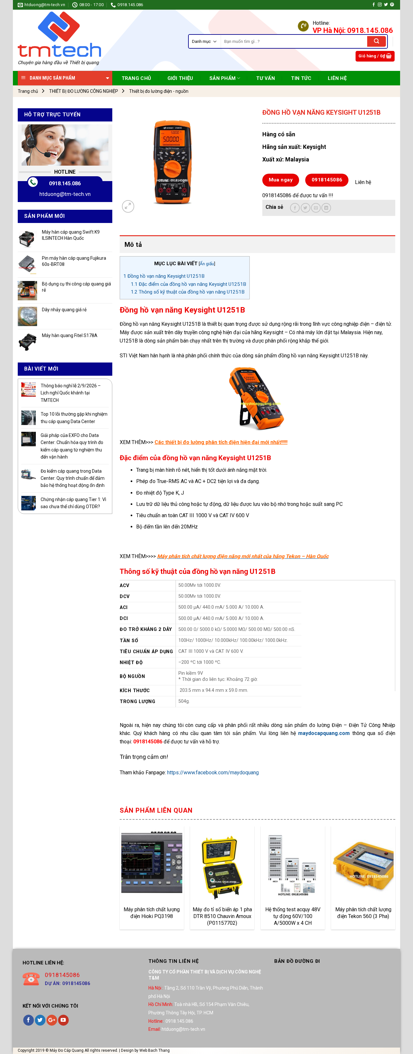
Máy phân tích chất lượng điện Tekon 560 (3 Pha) (363, 912)
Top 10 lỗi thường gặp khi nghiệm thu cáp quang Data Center (74, 417)
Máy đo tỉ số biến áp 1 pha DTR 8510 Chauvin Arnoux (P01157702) (222, 916)
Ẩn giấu (207, 263)
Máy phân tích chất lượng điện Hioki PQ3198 (152, 912)
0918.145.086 (65, 183)
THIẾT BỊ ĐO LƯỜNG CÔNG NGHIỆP (83, 91)
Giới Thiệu (180, 78)
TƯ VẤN (265, 78)
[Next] (395, 880)
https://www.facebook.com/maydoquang (213, 772)
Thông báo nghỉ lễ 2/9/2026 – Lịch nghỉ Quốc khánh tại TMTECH (71, 393)
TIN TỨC (301, 78)
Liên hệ (337, 78)
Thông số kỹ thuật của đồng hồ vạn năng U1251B (188, 292)
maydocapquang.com (324, 733)
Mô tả (133, 244)
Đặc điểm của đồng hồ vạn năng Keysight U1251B (188, 284)
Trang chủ (28, 91)
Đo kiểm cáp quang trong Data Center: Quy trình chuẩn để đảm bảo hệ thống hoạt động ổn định (73, 478)
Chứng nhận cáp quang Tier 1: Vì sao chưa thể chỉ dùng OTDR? (73, 503)
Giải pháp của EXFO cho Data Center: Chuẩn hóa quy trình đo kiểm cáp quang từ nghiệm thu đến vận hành (72, 446)
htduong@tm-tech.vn (65, 194)
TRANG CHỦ (136, 78)
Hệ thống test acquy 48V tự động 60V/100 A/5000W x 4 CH (292, 916)
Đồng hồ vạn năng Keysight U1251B (164, 276)
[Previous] (120, 880)
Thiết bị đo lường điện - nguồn (158, 91)
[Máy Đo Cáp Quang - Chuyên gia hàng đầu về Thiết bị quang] (59, 34)
